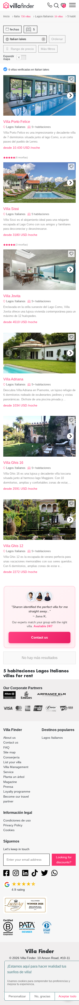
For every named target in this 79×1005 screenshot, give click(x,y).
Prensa (8, 786)
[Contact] (49, 6)
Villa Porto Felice (16, 122)
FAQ (6, 747)
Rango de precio (22, 49)
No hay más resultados (39, 658)
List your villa (12, 762)
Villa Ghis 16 (13, 463)
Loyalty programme (16, 791)
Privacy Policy (12, 825)
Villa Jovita (11, 296)
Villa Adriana (13, 379)
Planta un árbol (13, 777)
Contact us (39, 637)
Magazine (10, 782)
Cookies (8, 830)
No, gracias (42, 996)
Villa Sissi (11, 209)
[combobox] (30, 39)
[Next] (70, 95)
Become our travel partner (16, 799)
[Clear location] (43, 39)
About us (9, 737)
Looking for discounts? (64, 859)
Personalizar (17, 996)
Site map (9, 752)
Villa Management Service (15, 769)
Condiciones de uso (17, 820)
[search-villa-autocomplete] (55, 5)
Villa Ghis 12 (13, 546)
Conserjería (11, 757)
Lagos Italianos (15, 127)
